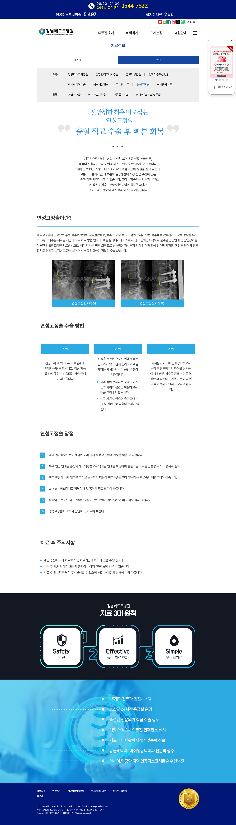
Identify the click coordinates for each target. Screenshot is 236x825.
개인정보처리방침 (76, 790)
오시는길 (156, 33)
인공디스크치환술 (78, 74)
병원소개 (41, 790)
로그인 (40, 795)
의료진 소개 (106, 33)
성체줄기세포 (164, 84)
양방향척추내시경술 (107, 74)
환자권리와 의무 (98, 790)
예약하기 (132, 33)
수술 (158, 60)
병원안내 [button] (180, 33)
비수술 (77, 60)
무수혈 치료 (122, 84)
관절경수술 (74, 94)
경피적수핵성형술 (159, 74)
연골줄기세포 (121, 94)
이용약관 (56, 790)
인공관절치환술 (97, 94)
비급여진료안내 (120, 790)
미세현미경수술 (77, 84)
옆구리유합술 (133, 74)
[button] (216, 80)
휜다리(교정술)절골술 (148, 94)
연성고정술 (143, 84)
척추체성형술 (100, 84)
